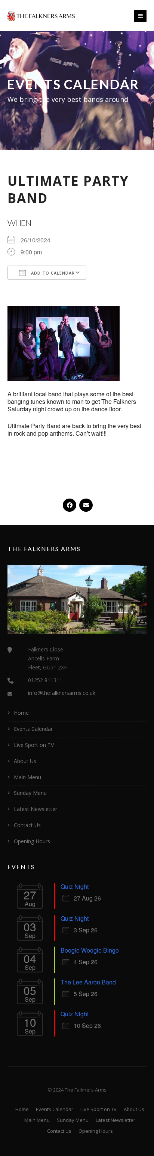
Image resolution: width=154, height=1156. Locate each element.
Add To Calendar (52, 273)
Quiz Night (75, 886)
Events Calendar (33, 728)
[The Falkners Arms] (41, 15)
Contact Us (27, 825)
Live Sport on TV (34, 744)
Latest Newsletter (35, 808)
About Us (25, 761)
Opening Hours (32, 841)
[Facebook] (68, 502)
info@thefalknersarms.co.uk (61, 692)
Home (21, 712)
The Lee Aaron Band (88, 982)
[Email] (85, 502)
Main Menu (27, 777)
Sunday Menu (30, 792)
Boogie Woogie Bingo (90, 950)
